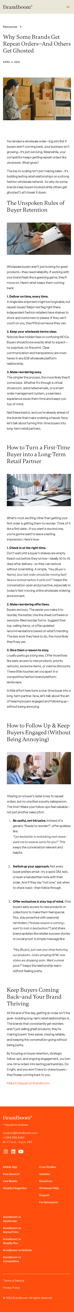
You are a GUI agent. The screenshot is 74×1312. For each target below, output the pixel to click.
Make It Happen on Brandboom (28, 1083)
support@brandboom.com (20, 1132)
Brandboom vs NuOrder (17, 1250)
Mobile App (10, 1166)
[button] (67, 6)
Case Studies (47, 1166)
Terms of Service (13, 1280)
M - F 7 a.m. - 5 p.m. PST (17, 1142)
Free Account (11, 1174)
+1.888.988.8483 (13, 1137)
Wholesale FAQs (49, 1188)
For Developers (48, 1202)
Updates (44, 1174)
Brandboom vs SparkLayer (12, 1218)
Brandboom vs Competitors (12, 1259)
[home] (17, 7)
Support (44, 1195)
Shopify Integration (15, 1188)
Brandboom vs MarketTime (12, 1230)
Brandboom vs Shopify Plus (12, 1241)
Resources (45, 1181)
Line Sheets (10, 1181)
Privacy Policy (11, 1287)
